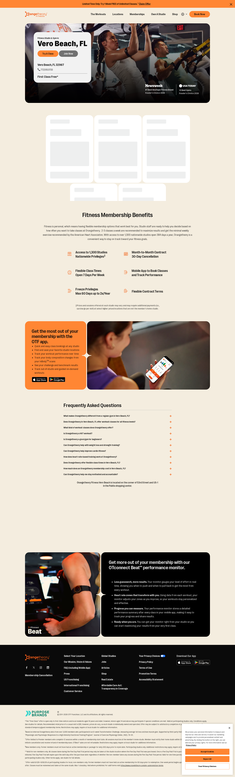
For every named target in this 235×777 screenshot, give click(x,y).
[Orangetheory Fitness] (37, 657)
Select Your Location (74, 656)
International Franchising (76, 685)
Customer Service (73, 691)
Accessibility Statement (151, 679)
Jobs (103, 662)
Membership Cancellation (38, 675)
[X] (33, 667)
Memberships (137, 14)
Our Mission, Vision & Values (78, 662)
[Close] (229, 728)
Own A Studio (158, 14)
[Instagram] (40, 667)
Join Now (68, 53)
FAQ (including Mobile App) (77, 667)
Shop (175, 14)
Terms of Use (145, 667)
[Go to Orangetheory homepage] (36, 14)
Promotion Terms (148, 673)
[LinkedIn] (48, 667)
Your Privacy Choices (207, 766)
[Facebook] (26, 667)
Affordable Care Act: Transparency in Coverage (114, 687)
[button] (184, 14)
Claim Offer (145, 3)
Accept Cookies (207, 752)
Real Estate (107, 679)
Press (67, 673)
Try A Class (47, 53)
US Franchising (71, 679)
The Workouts (98, 14)
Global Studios (108, 656)
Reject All (207, 759)
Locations (117, 14)
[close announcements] (231, 4)
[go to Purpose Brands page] (37, 713)
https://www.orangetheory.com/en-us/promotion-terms (142, 765)
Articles (105, 667)
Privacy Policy (146, 662)
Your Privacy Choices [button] (149, 656)
